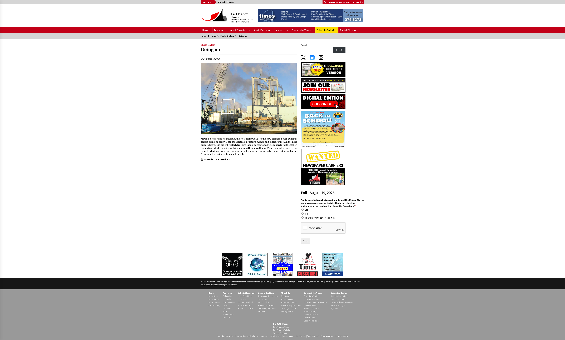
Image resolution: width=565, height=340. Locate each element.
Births (225, 311)
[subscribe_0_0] (323, 69)
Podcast (226, 317)
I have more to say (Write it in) (320, 217)
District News (214, 302)
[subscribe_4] (323, 85)
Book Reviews (229, 302)
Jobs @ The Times (311, 320)
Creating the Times (288, 308)
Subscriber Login (338, 305)
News (205, 30)
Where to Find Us (311, 314)
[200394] (323, 129)
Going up (210, 49)
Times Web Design (288, 302)
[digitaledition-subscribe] (323, 101)
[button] (325, 2)
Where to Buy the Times (291, 305)
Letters (226, 305)
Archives (261, 311)
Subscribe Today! (325, 30)
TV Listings (262, 299)
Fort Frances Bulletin (281, 330)
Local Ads (242, 299)
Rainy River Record (266, 305)
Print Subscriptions (338, 299)
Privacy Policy (287, 311)
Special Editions (280, 333)
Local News (213, 296)
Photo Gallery (208, 45)
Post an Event (309, 317)
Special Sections (262, 30)
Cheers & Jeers (310, 305)
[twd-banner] (310, 15)
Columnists (227, 296)
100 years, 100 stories (267, 308)
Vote (305, 241)
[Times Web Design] (332, 264)
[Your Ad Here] (232, 264)
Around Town (228, 314)
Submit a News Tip (312, 299)
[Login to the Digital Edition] (282, 264)
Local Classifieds (245, 296)
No (306, 213)
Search (304, 45)
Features (218, 30)
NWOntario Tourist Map (268, 296)
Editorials (227, 299)
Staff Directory (310, 311)
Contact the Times (301, 30)
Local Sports (213, 299)
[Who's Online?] (257, 264)
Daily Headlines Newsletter (342, 302)
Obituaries (227, 308)
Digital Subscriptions (339, 296)
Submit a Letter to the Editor (315, 302)
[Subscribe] (307, 264)
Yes (306, 209)
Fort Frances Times (239, 15)
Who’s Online (263, 302)
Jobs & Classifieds (238, 30)
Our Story (285, 296)
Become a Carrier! (245, 308)
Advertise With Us (245, 305)
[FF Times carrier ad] (323, 167)
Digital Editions (348, 30)
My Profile (358, 2)
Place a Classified (245, 302)
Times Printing (287, 299)
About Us (280, 30)
